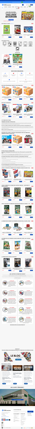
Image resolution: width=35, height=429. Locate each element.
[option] (6, 32)
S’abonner (30, 411)
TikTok (9, 420)
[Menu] (3, 421)
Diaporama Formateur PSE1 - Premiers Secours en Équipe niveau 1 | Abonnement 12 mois (7, 180)
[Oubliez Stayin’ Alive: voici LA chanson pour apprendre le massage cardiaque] (7, 368)
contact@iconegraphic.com (6, 416)
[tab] (17, 52)
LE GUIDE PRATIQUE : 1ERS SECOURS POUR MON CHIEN (6, 251)
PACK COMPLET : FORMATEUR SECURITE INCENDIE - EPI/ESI (28, 97)
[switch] (2, 426)
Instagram (6, 420)
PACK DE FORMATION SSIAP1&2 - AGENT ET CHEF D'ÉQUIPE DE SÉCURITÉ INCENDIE (28, 114)
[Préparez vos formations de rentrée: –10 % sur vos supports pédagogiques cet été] (28, 368)
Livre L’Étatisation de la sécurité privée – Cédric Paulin (6, 64)
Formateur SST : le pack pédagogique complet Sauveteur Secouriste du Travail (22, 215)
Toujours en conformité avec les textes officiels (5, 76)
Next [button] (32, 23)
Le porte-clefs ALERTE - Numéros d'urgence (28, 35)
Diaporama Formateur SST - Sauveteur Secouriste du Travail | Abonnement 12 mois (11, 216)
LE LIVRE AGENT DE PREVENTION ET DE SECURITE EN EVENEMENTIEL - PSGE (28, 268)
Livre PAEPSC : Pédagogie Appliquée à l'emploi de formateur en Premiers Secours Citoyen (28, 146)
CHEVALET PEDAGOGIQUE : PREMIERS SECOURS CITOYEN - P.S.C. (17, 145)
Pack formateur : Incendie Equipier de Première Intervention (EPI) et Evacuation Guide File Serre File (6, 97)
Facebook (2, 420)
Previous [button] (31, 23)
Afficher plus (12, 23)
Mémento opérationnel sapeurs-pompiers (11, 197)
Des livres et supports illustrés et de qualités (9, 81)
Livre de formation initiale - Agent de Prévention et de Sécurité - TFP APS (6, 268)
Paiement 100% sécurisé (22, 75)
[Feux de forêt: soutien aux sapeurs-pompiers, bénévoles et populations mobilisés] (17, 368)
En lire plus (4, 383)
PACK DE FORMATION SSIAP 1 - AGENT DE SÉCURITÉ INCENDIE (17, 114)
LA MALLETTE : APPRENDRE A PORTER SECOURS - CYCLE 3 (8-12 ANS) (28, 232)
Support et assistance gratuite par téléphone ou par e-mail (25, 81)
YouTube (4, 420)
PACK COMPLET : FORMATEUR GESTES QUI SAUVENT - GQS (17, 97)
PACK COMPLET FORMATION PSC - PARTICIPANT (7, 114)
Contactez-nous (31, 0)
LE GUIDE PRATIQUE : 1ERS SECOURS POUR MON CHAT (28, 251)
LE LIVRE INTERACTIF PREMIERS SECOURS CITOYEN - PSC (17, 35)
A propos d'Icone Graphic (27, 0)
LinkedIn (7, 420)
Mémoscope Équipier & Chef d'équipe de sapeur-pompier (22, 198)
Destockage (17, 8)
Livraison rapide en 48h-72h (13, 75)
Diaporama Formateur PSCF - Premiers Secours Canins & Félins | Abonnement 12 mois (17, 65)
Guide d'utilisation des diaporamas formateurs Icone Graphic (16, 421)
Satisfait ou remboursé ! (30, 75)
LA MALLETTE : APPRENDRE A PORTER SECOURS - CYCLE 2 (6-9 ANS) (17, 232)
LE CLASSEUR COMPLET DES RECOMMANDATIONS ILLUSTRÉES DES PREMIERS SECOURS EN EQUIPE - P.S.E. (28, 180)
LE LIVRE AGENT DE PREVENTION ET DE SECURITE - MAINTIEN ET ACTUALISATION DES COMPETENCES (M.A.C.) (17, 269)
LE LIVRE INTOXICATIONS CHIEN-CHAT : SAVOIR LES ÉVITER (17, 251)
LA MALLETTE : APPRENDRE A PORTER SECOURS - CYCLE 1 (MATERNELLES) (6, 232)
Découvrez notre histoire (17, 399)
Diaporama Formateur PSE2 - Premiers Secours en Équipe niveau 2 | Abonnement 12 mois (18, 180)
